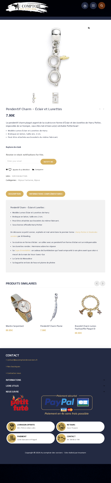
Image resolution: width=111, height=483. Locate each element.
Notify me (48, 162)
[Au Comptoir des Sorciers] (27, 7)
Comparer (39, 169)
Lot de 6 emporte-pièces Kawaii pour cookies (99, 109)
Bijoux (37, 180)
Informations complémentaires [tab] (45, 194)
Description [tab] (15, 194)
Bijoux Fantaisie (25, 180)
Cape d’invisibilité (22, 250)
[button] (89, 28)
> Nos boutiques (13, 366)
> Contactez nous (13, 373)
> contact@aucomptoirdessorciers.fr (21, 360)
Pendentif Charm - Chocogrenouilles (103, 109)
